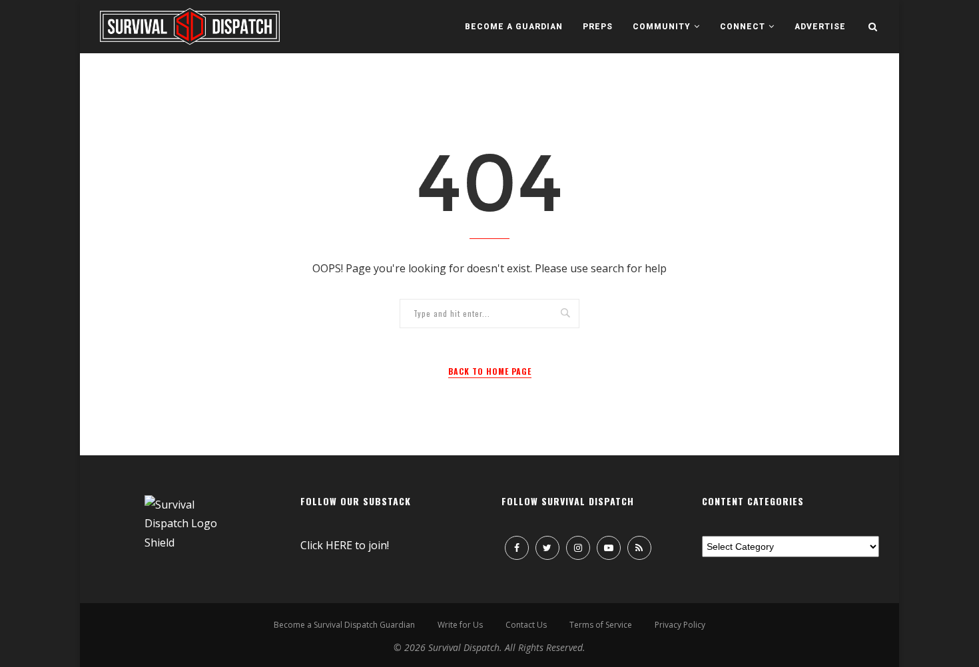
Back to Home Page (489, 371)
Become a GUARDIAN (514, 26)
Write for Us (460, 624)
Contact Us (526, 624)
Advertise (820, 26)
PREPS (598, 26)
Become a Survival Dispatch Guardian (344, 624)
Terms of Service (600, 624)
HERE (339, 545)
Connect (742, 26)
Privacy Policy (680, 624)
